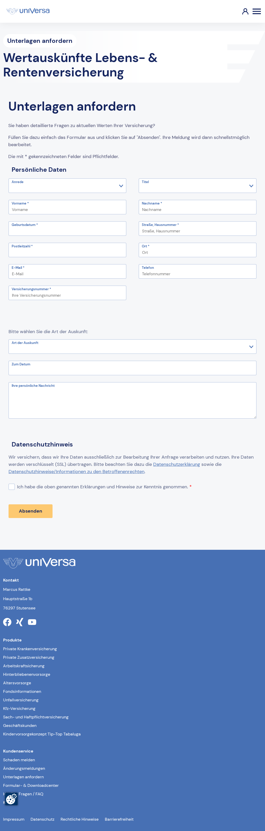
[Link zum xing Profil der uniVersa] (20, 622)
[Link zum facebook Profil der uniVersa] (7, 622)
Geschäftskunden (19, 725)
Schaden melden (19, 760)
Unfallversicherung (21, 700)
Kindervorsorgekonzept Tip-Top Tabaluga (42, 734)
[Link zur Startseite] (27, 11)
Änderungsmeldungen (24, 768)
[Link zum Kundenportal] (241, 11)
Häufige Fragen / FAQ (23, 794)
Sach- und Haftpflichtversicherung (36, 717)
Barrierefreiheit (119, 819)
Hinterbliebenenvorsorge (26, 674)
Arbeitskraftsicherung (24, 666)
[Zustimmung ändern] (11, 799)
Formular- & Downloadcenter (31, 785)
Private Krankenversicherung (30, 649)
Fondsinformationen (22, 691)
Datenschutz (42, 819)
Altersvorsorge (17, 683)
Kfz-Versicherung (19, 708)
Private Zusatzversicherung (28, 657)
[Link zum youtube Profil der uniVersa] (32, 622)
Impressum (13, 819)
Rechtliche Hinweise (80, 819)
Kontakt (10, 802)
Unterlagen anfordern (23, 777)
